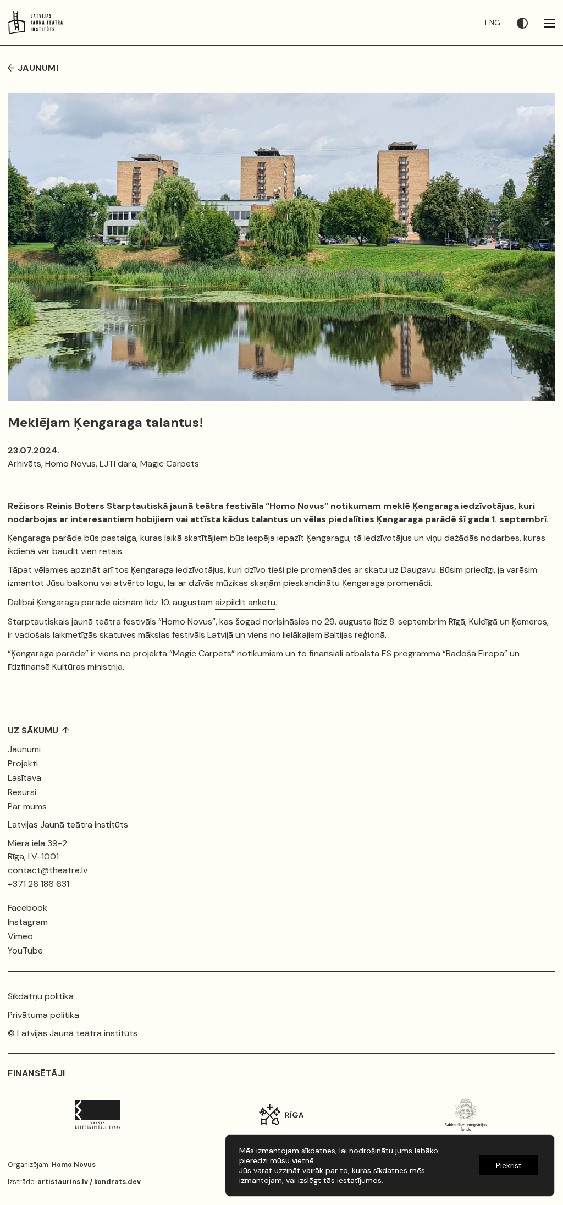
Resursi (22, 792)
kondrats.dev (117, 1181)
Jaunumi (24, 749)
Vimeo (20, 936)
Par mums (27, 806)
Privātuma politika (43, 1015)
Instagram (28, 922)
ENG (492, 23)
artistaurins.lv (62, 1181)
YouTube (25, 950)
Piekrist (509, 1165)
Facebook (27, 907)
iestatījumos (359, 1180)
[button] (530, 22)
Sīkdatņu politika (41, 996)
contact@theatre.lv (47, 870)
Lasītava (24, 778)
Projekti (23, 763)
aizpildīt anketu (245, 602)
